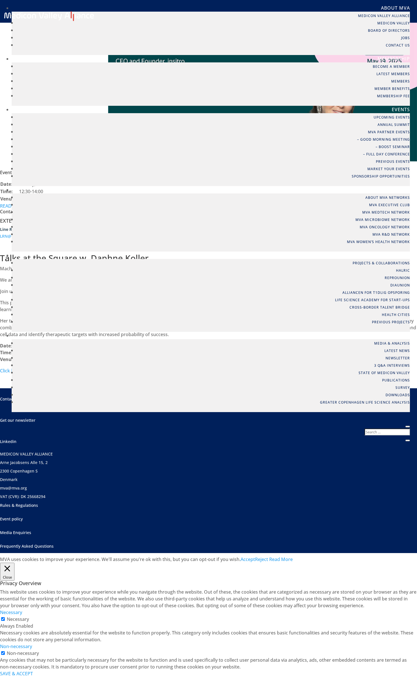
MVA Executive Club (389, 205)
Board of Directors (389, 30)
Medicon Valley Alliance (384, 15)
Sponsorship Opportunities (381, 176)
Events (401, 109)
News (403, 335)
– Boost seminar (393, 146)
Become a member (391, 66)
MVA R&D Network (391, 234)
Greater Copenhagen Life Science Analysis (365, 402)
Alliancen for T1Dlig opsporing (376, 292)
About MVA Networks (387, 197)
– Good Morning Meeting (383, 139)
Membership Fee (393, 96)
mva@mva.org (13, 488)
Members (400, 81)
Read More (281, 559)
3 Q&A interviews (392, 365)
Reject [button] (261, 559)
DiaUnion (400, 285)
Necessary (18, 619)
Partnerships (392, 255)
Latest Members (393, 73)
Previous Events (393, 161)
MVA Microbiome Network (382, 219)
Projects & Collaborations (381, 263)
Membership (394, 59)
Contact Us (398, 45)
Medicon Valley (393, 23)
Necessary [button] (11, 612)
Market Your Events (388, 168)
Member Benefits (392, 88)
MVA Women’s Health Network (378, 241)
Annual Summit (394, 124)
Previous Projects (391, 322)
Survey (402, 387)
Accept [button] (248, 559)
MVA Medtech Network (386, 212)
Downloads (398, 395)
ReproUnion (397, 277)
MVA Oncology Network (385, 227)
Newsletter (398, 358)
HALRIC (403, 270)
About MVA (395, 8)
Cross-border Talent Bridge (379, 307)
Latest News (397, 350)
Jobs (405, 37)
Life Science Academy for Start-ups (372, 300)
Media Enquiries (15, 532)
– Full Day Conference (386, 154)
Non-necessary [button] (16, 646)
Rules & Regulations (19, 505)
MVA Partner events (389, 132)
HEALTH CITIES (396, 314)
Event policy (11, 519)
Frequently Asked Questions (27, 546)
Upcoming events (392, 117)
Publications (396, 380)
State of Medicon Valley (384, 372)
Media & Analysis (392, 343)
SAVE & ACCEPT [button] (16, 673)
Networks (396, 190)
